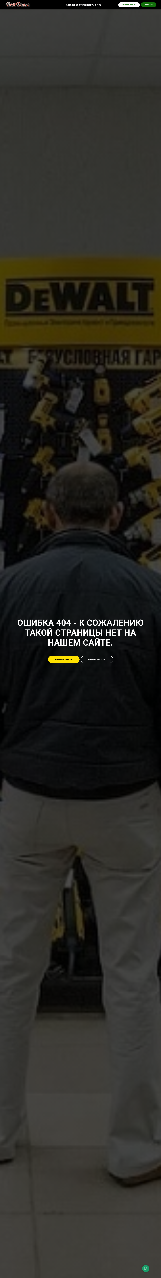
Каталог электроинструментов (83, 4)
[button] (129, 4)
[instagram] (111, 5)
